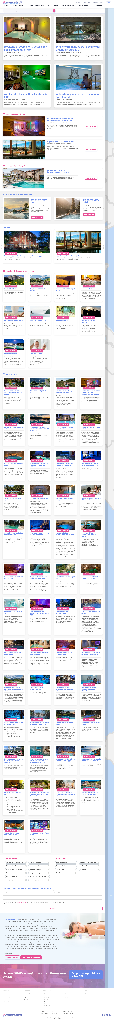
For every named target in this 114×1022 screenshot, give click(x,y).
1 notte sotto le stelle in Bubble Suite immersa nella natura (65, 794)
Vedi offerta (11, 253)
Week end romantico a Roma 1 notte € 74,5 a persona (91, 577)
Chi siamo (84, 2)
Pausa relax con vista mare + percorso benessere (65, 464)
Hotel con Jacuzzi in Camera (38, 876)
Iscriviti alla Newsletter (8, 997)
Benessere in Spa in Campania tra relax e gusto (65, 534)
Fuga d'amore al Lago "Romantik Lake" (60, 142)
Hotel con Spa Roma (62, 865)
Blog (89, 2)
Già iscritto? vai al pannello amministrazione (80, 981)
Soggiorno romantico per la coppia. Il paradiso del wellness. (13, 760)
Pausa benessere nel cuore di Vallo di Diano (13, 723)
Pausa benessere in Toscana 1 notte (62, 612)
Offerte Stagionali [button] (19, 6)
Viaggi (66, 997)
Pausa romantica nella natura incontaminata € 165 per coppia (39, 428)
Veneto (46, 995)
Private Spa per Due (11, 876)
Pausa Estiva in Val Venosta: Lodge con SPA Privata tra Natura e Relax (40, 794)
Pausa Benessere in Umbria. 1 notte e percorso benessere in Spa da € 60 (60, 119)
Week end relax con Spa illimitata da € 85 (25, 95)
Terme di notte (10, 880)
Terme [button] (56, 6)
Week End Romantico (88, 289)
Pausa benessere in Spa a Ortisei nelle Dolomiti (90, 793)
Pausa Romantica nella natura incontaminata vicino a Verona (58, 171)
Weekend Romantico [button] (69, 6)
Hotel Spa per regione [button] (37, 6)
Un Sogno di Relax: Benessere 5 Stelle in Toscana (88, 534)
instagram (110, 1015)
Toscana (46, 993)
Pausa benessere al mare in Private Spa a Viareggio (91, 760)
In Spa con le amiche (35, 869)
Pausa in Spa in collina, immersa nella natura (64, 391)
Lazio (45, 1003)
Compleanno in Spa (35, 873)
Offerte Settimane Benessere (14, 869)
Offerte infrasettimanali (36, 865)
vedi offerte (11, 286)
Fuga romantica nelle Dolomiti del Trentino (37, 688)
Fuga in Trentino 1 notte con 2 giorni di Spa (39, 653)
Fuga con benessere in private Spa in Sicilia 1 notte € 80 (39, 613)
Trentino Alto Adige (48, 1005)
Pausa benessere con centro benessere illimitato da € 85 (13, 392)
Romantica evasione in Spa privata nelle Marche (13, 534)
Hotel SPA (26, 999)
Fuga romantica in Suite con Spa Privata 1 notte (39, 534)
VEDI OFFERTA (91, 126)
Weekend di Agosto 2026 (38, 320)
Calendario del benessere (37, 880)
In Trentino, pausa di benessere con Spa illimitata (77, 95)
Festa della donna (36, 353)
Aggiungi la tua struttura (29, 993)
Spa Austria (83, 869)
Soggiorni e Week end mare (13, 320)
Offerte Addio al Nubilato (13, 865)
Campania (46, 1001)
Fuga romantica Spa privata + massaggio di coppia (65, 760)
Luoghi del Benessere (62, 873)
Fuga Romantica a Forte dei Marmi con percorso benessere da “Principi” (39, 760)
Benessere (67, 995)
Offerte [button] (6, 6)
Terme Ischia (60, 869)
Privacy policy (6, 1001)
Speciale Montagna (10, 289)
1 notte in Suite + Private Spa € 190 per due (64, 428)
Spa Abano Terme (85, 865)
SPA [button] (49, 6)
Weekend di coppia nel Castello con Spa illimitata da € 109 (25, 48)
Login (25, 995)
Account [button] (102, 2)
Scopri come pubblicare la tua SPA (85, 975)
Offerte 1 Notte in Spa (35, 862)
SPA (25, 997)
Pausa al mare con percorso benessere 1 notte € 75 (39, 723)
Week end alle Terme (11, 353)
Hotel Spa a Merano (61, 862)
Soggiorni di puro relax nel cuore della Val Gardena (39, 577)
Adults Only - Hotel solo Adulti (14, 862)
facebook (103, 1015)
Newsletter (95, 2)
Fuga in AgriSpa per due (64, 256)
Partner (108, 2)
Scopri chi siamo (12, 957)
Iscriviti (52, 909)
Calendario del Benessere (9, 995)
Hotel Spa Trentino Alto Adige (88, 862)
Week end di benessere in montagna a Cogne (13, 834)
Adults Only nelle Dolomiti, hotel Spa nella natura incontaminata (39, 200)
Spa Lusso (9, 873)
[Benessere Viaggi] (13, 2)
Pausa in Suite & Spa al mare (39, 498)
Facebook (87, 993)
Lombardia (46, 997)
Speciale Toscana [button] (85, 6)
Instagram (87, 995)
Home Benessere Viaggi (9, 999)
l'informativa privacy (21, 902)
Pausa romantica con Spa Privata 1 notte (64, 653)
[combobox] (28, 10)
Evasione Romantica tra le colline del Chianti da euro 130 (78, 48)
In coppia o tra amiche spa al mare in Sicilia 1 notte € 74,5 (90, 654)
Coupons (78, 2)
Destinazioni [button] (99, 6)
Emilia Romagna (48, 999)
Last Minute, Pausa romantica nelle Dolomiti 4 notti (65, 689)
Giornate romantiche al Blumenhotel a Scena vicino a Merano (13, 689)
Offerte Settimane (62, 320)
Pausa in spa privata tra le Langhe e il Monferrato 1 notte (39, 465)
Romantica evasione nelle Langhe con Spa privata (90, 464)
